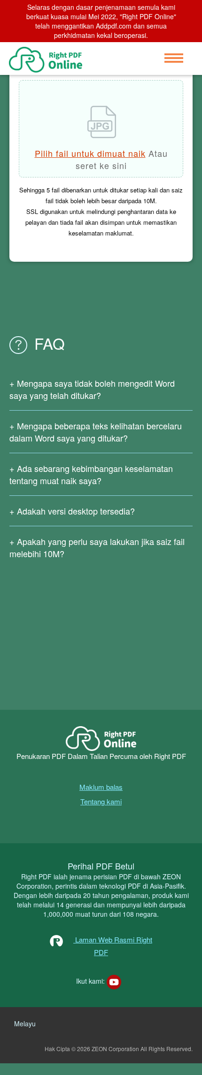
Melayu (25, 1023)
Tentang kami (101, 801)
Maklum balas (101, 787)
